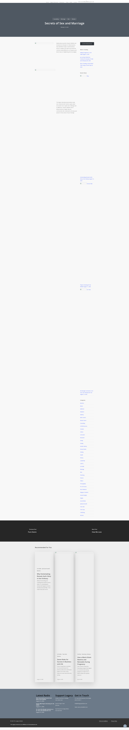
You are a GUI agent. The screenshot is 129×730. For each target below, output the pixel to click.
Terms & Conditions (103, 721)
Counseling (56, 19)
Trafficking (82, 512)
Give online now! (59, 700)
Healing (81, 452)
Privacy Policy (114, 721)
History (81, 457)
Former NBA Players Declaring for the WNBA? (45, 704)
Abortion (82, 403)
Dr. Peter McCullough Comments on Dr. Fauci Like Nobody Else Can (44, 710)
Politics (81, 480)
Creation (82, 429)
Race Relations (83, 489)
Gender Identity (83, 446)
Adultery (82, 414)
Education (82, 437)
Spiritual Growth (83, 503)
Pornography (83, 483)
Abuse (81, 406)
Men (69, 19)
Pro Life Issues (83, 486)
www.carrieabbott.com (83, 707)
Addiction (82, 409)
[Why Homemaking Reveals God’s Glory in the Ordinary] (44, 617)
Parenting (82, 475)
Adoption (82, 411)
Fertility (81, 443)
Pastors (82, 478)
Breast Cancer (83, 420)
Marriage (63, 19)
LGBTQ (81, 463)
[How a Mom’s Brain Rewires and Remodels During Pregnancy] (84, 617)
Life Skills (82, 466)
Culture (81, 432)
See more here (58, 710)
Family (81, 440)
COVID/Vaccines (83, 426)
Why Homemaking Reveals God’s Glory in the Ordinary (44, 698)
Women (74, 19)
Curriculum (82, 434)
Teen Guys (82, 509)
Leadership (82, 460)
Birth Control (83, 417)
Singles (81, 498)
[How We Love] (96, 531)
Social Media (83, 501)
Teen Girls (82, 506)
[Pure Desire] (32, 531)
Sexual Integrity (83, 495)
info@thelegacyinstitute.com (81, 703)
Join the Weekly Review (87, 43)
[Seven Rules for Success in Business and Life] (64, 617)
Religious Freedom (84, 492)
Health (81, 455)
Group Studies (83, 449)
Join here (57, 705)
